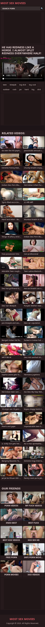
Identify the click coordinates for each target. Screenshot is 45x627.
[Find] (42, 8)
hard (27, 89)
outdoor (6, 89)
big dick (22, 85)
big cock (32, 85)
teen (5, 85)
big (33, 89)
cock (14, 89)
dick (39, 89)
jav (20, 89)
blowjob (13, 85)
